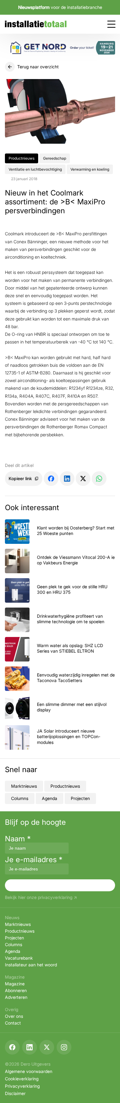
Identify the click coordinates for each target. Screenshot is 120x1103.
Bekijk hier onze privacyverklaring (38, 897)
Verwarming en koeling (89, 169)
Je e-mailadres (33, 859)
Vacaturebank (19, 958)
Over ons (14, 1016)
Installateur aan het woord (31, 964)
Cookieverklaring (21, 1078)
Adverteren (16, 997)
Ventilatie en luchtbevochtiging (35, 169)
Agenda (49, 798)
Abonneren (16, 990)
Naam (18, 838)
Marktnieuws (24, 786)
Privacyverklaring (22, 1086)
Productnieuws (21, 158)
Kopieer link (20, 478)
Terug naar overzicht (38, 66)
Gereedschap (54, 158)
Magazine (15, 983)
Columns (19, 798)
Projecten (80, 798)
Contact (13, 1022)
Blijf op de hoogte (35, 822)
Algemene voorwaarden (28, 1071)
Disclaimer (15, 1093)
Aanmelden (60, 885)
